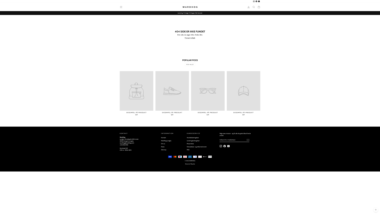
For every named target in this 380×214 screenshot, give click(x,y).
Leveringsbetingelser (193, 140)
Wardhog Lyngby (166, 140)
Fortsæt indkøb (190, 38)
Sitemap (163, 149)
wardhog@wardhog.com (127, 143)
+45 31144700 (124, 145)
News (163, 147)
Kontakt (163, 137)
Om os (163, 143)
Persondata (190, 143)
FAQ (188, 149)
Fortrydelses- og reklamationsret (197, 147)
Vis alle (190, 64)
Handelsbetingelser (193, 137)
